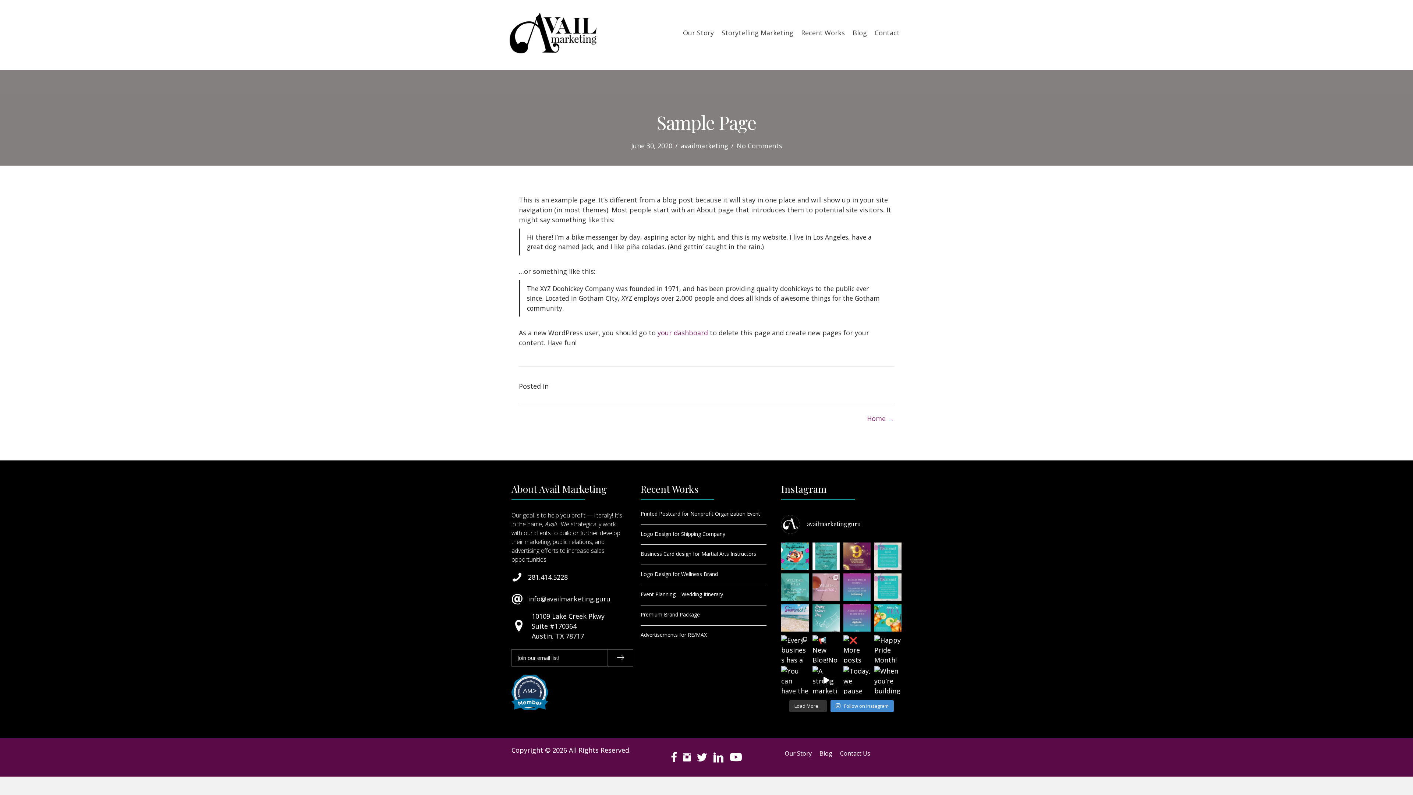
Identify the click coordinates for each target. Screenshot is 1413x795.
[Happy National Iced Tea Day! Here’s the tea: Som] (888, 618)
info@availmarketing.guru (569, 598)
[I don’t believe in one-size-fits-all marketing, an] (888, 556)
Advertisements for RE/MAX (674, 634)
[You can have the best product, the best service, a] (794, 679)
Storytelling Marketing (757, 32)
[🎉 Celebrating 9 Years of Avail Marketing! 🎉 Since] (857, 556)
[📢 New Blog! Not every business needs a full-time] (826, 648)
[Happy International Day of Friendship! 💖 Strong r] (794, 556)
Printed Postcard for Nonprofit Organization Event (700, 513)
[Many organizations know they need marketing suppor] (826, 587)
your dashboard (683, 332)
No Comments (759, 145)
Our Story (698, 32)
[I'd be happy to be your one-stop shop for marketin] (888, 587)
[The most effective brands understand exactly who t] (857, 618)
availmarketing (704, 145)
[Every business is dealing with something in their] (826, 556)
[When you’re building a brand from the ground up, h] (888, 679)
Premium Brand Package (670, 614)
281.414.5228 (548, 577)
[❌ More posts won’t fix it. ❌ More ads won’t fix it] (857, 648)
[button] (620, 657)
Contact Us (855, 753)
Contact (887, 32)
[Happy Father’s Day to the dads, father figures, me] (826, 618)
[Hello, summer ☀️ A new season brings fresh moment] (794, 618)
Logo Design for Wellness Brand (679, 573)
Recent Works (823, 32)
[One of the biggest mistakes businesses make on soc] (857, 587)
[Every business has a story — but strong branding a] (794, 648)
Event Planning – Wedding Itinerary (682, 594)
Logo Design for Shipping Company (683, 533)
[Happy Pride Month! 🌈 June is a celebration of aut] (888, 648)
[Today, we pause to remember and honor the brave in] (857, 679)
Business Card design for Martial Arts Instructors (698, 553)
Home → (880, 418)
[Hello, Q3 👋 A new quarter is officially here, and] (794, 587)
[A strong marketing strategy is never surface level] (826, 679)
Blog (860, 32)
